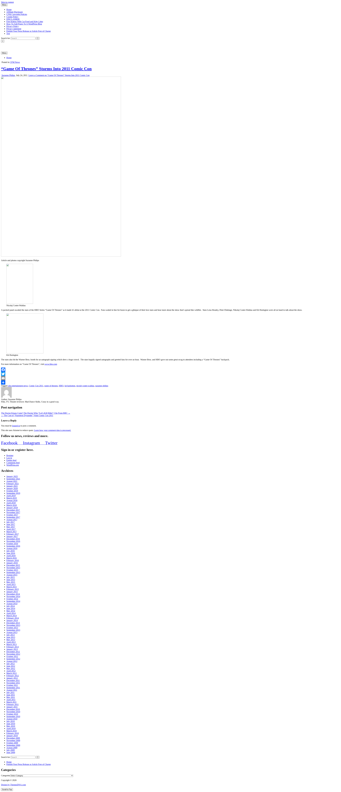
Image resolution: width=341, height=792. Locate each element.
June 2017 (10, 524)
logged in (16, 426)
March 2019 (11, 498)
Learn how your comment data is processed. (52, 430)
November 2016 (13, 541)
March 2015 (11, 587)
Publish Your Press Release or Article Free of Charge (28, 31)
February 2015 (12, 589)
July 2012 (10, 664)
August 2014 (11, 604)
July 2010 (10, 721)
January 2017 (12, 536)
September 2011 (13, 688)
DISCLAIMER (13, 19)
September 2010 (13, 716)
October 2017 (12, 515)
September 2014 (13, 601)
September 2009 (13, 745)
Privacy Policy (12, 26)
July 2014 (10, 606)
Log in (9, 458)
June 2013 (10, 637)
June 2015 (10, 579)
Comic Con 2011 (36, 386)
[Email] (170, 378)
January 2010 (12, 736)
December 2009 (13, 738)
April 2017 (11, 529)
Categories (5, 775)
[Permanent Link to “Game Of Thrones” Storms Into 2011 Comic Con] (61, 256)
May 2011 (10, 697)
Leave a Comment (59, 75)
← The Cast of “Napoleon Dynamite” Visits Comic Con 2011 (27, 415)
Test (8, 33)
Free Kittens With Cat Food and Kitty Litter (24, 21)
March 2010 (11, 731)
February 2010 (12, 733)
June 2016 (10, 553)
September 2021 (13, 479)
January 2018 (12, 507)
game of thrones (51, 386)
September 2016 (13, 546)
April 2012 (11, 671)
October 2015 (12, 570)
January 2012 (12, 678)
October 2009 (12, 743)
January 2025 (12, 476)
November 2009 (13, 740)
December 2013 (13, 623)
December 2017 (13, 510)
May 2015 (10, 582)
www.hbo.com (50, 364)
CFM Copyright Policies (16, 14)
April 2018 (11, 503)
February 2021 (12, 483)
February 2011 (12, 704)
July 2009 (10, 750)
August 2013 (11, 632)
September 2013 (13, 630)
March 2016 (11, 558)
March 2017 (11, 531)
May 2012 (10, 668)
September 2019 (13, 493)
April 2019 (11, 495)
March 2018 (11, 505)
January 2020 (12, 488)
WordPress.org (12, 465)
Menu (4, 5)
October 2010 (12, 714)
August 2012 (11, 661)
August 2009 (11, 748)
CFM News (15, 62)
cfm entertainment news (18, 386)
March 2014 (11, 616)
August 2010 (11, 719)
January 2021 (12, 486)
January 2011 (12, 707)
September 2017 (13, 517)
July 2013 (10, 635)
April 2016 (11, 555)
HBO (61, 386)
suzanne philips (101, 386)
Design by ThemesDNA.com (13, 785)
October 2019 (12, 491)
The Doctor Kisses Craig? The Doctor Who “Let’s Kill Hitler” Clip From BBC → (35, 413)
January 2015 (12, 591)
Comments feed (13, 463)
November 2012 (13, 654)
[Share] (170, 382)
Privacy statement (13, 29)
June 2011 (10, 695)
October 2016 (12, 543)
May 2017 (10, 527)
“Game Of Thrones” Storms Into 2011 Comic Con (46, 68)
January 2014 (12, 620)
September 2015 (13, 572)
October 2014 (12, 599)
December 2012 (13, 652)
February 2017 (12, 534)
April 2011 (10, 700)
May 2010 (10, 726)
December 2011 (13, 680)
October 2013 (12, 628)
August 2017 (11, 519)
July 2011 (10, 692)
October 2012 (12, 656)
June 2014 (10, 608)
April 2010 (11, 728)
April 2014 (11, 613)
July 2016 (10, 551)
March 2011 (11, 702)
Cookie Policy (12, 17)
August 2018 (11, 500)
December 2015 (13, 565)
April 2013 (11, 642)
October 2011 (12, 685)
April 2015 (11, 584)
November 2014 (13, 596)
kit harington (70, 386)
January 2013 (12, 649)
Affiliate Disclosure (14, 12)
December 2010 (13, 709)
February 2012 (12, 676)
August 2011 (11, 690)
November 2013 (13, 625)
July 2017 (10, 522)
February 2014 (12, 618)
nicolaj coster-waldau (85, 386)
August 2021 (11, 481)
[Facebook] (170, 370)
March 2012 (11, 673)
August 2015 (11, 575)
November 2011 (13, 683)
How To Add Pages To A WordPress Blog (24, 24)
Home (9, 9)
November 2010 (13, 712)
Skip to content (7, 2)
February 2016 (12, 560)
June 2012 (10, 666)
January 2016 (12, 563)
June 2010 (10, 724)
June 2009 (10, 752)
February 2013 (12, 647)
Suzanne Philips (8, 75)
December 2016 (13, 539)
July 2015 (10, 577)
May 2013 (10, 640)
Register (9, 455)
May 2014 (10, 611)
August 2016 (11, 548)
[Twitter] (170, 374)
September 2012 (13, 659)
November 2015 (13, 567)
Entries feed (11, 460)
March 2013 (11, 644)
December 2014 (13, 594)
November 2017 (13, 512)
